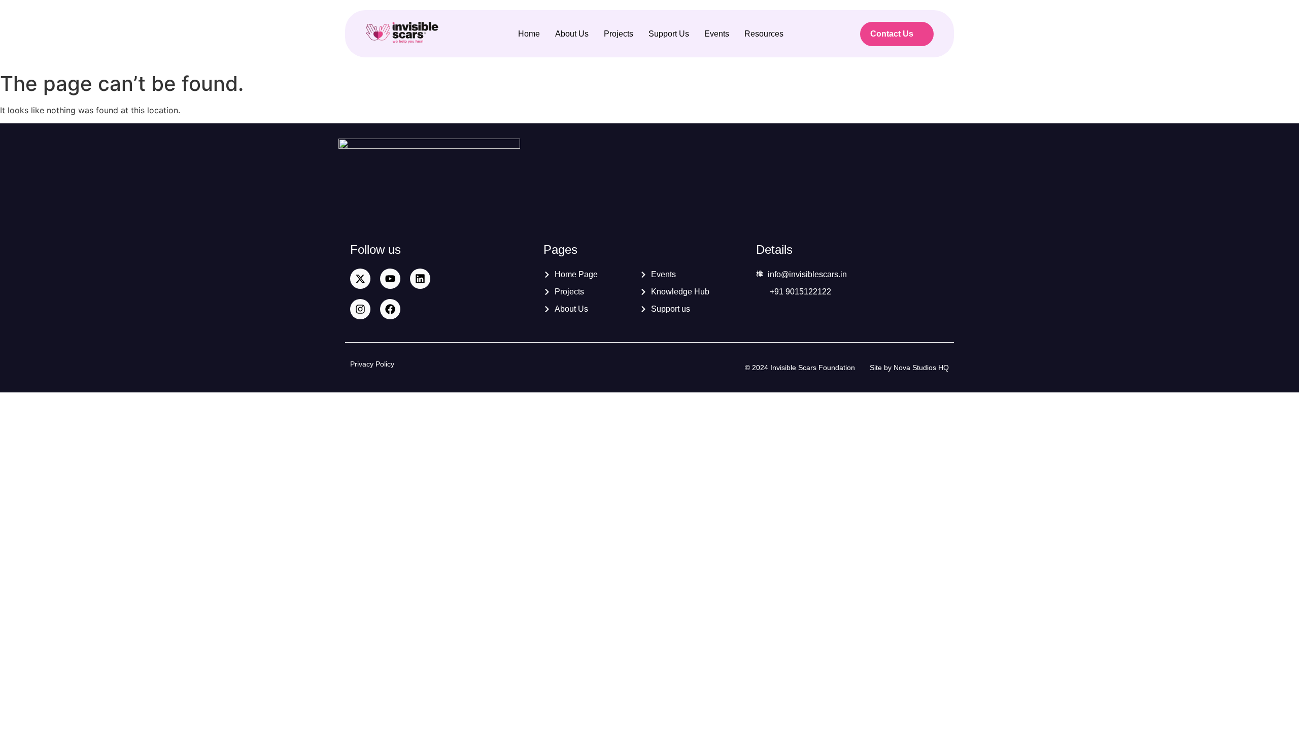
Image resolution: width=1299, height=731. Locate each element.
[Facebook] (390, 309)
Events (716, 33)
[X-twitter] (360, 279)
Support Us (668, 33)
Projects (618, 33)
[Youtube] (390, 279)
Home (529, 33)
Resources (763, 33)
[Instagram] (360, 309)
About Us (572, 33)
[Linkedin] (420, 279)
